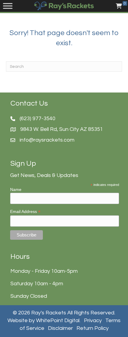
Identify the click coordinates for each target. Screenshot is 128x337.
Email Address (25, 211)
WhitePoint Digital (57, 320)
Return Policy (93, 328)
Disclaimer (60, 328)
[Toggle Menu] (8, 6)
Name (15, 189)
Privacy (93, 320)
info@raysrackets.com (47, 140)
